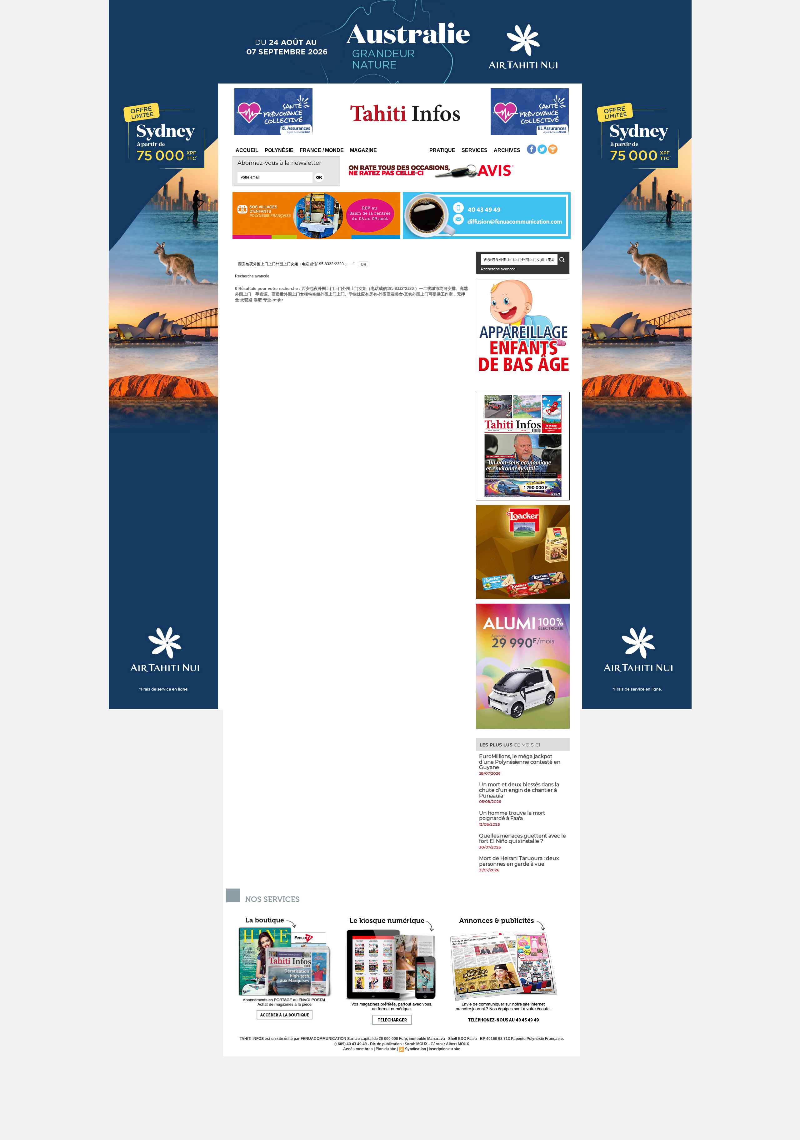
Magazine (363, 150)
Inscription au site (444, 1049)
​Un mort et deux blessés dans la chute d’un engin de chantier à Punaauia (519, 790)
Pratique (442, 150)
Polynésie (279, 150)
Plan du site (386, 1049)
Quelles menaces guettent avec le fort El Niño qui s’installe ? (522, 838)
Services (475, 150)
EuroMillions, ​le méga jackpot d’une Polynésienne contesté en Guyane (519, 761)
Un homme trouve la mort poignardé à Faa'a (512, 816)
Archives (507, 150)
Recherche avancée (252, 276)
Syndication (415, 1049)
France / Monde (322, 150)
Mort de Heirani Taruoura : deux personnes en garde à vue (519, 861)
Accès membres (358, 1049)
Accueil (247, 150)
